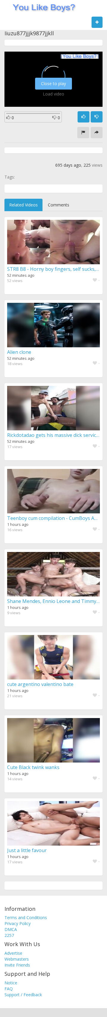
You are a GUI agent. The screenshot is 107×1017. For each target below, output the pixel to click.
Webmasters (16, 959)
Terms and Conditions (25, 917)
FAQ (8, 988)
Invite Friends (17, 965)
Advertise (13, 953)
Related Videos (23, 205)
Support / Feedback (23, 994)
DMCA (10, 929)
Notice (10, 983)
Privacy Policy (17, 923)
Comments (58, 205)
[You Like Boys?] (42, 7)
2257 (9, 935)
